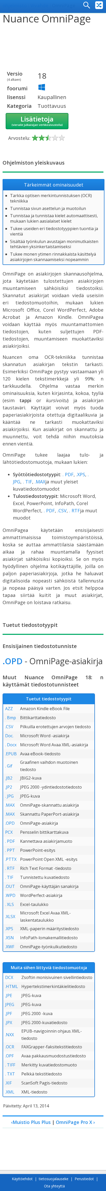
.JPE (8, 995)
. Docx (10, 745)
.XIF (8, 1083)
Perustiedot (84, 1178)
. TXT (10, 1074)
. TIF (27, 482)
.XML (9, 1092)
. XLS (9, 904)
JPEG (9, 1004)
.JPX (8, 1022)
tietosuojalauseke (53, 1178)
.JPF (8, 1013)
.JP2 (8, 787)
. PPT (10, 850)
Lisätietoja (37, 120)
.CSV (62, 510)
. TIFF (10, 1065)
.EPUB (11, 754)
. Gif (8, 766)
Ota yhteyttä (54, 1186)
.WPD (10, 895)
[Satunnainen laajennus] (99, 5)
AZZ (9, 708)
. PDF (68, 474)
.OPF (9, 1056)
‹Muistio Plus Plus (31, 1122)
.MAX (40, 482)
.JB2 (8, 778)
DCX (9, 977)
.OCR (9, 1047)
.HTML (11, 986)
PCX (9, 832)
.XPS (80, 474)
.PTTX (10, 859)
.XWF (9, 947)
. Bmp (10, 717)
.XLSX (10, 916)
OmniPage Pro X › (75, 1122)
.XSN (9, 938)
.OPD (13, 661)
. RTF (74, 510)
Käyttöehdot (22, 1178)
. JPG (9, 796)
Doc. (9, 736)
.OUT (10, 886)
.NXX (9, 1035)
